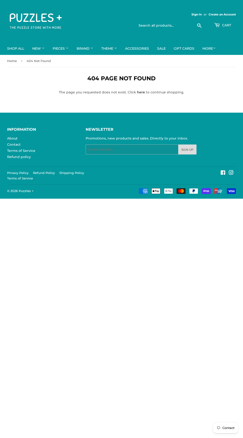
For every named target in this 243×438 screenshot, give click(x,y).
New (37, 48)
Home (12, 61)
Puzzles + (26, 191)
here (141, 92)
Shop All (15, 48)
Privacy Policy (17, 173)
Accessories (137, 48)
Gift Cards (184, 48)
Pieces (59, 48)
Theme (107, 48)
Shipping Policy (71, 173)
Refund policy (19, 157)
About (12, 138)
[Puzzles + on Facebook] (222, 173)
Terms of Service (21, 151)
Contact (14, 144)
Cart (226, 25)
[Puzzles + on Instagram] (231, 173)
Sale (161, 48)
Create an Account (222, 14)
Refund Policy (44, 173)
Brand (83, 48)
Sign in (197, 14)
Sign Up (187, 149)
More (207, 48)
